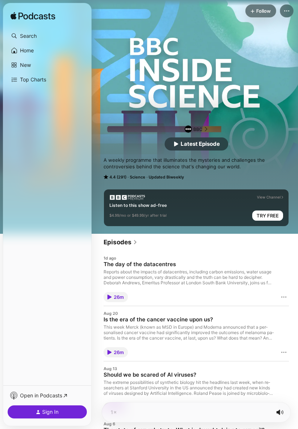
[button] (47, 36)
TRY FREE (268, 215)
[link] (120, 242)
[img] (33, 16)
